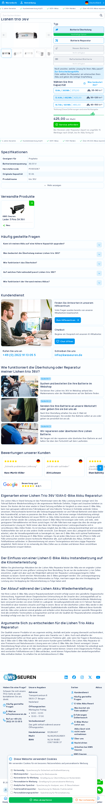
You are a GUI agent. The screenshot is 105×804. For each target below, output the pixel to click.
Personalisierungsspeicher (42, 792)
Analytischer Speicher (47, 785)
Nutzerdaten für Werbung (47, 777)
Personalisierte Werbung (44, 781)
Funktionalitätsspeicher (43, 789)
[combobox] (93, 3)
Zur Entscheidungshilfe (67, 71)
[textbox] (93, 2)
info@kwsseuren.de (68, 355)
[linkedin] (66, 677)
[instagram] (82, 677)
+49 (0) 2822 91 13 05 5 (19, 355)
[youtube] (98, 677)
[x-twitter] (90, 677)
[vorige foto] (4, 35)
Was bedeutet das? (95, 83)
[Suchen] (101, 15)
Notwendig (42, 770)
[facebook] (74, 677)
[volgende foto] (48, 35)
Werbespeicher (36, 774)
